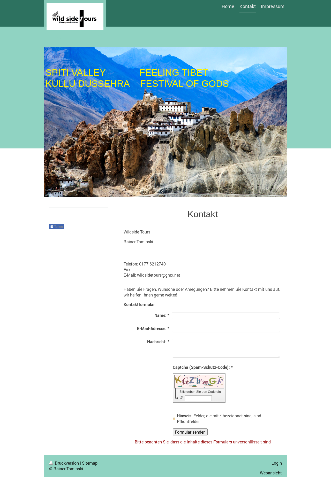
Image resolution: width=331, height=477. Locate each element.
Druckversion (67, 463)
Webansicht (271, 472)
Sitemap (89, 463)
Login (277, 463)
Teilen (58, 227)
